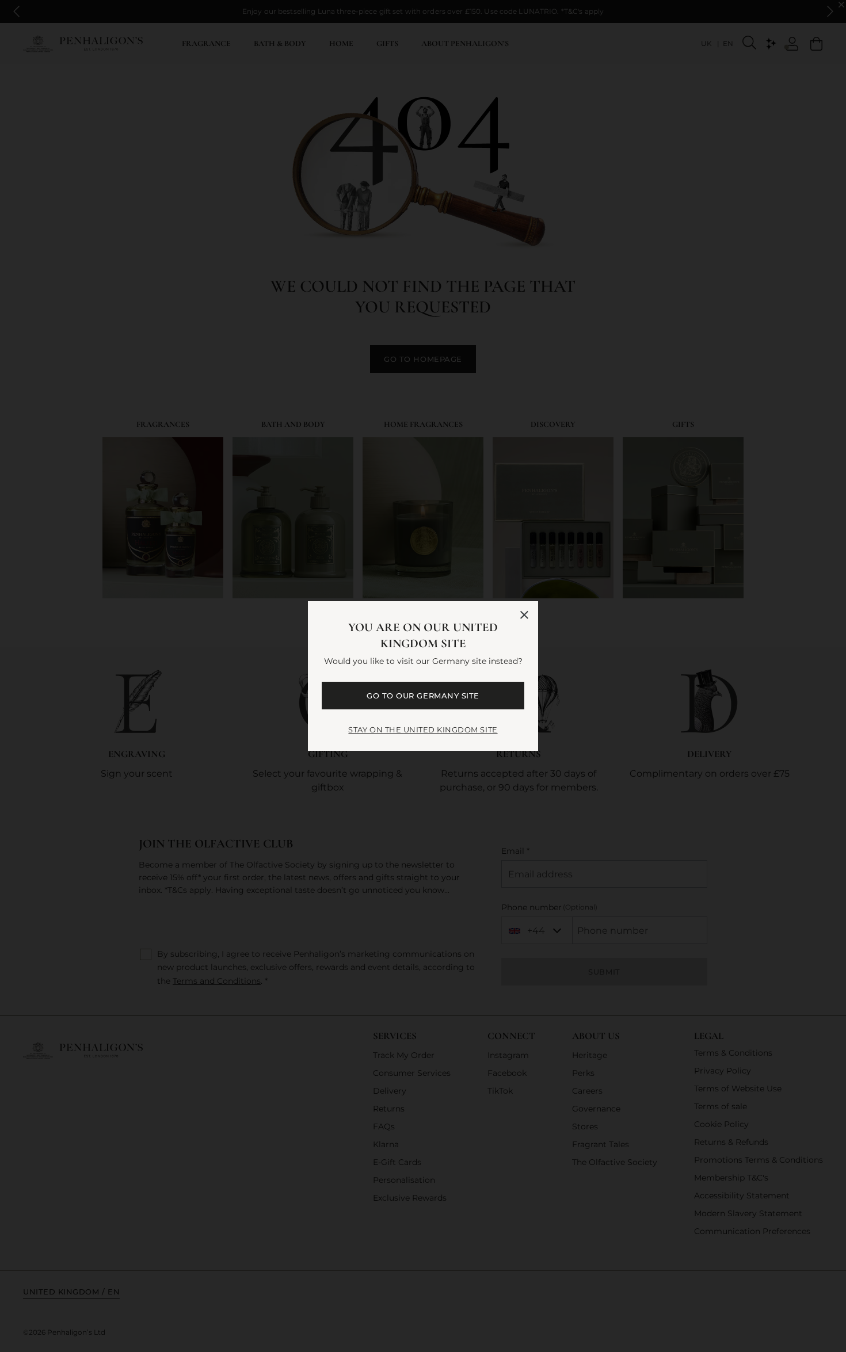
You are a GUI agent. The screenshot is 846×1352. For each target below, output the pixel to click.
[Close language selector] (524, 615)
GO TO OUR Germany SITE (423, 695)
